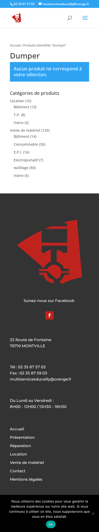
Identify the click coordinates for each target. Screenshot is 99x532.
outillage (21, 167)
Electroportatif (26, 160)
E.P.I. (18, 152)
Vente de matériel (25, 130)
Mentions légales (26, 479)
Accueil (15, 45)
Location (17, 100)
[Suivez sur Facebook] (49, 315)
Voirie (19, 122)
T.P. (17, 114)
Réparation (20, 445)
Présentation (22, 437)
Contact (17, 470)
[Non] (92, 513)
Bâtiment (21, 106)
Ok (50, 524)
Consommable (26, 144)
